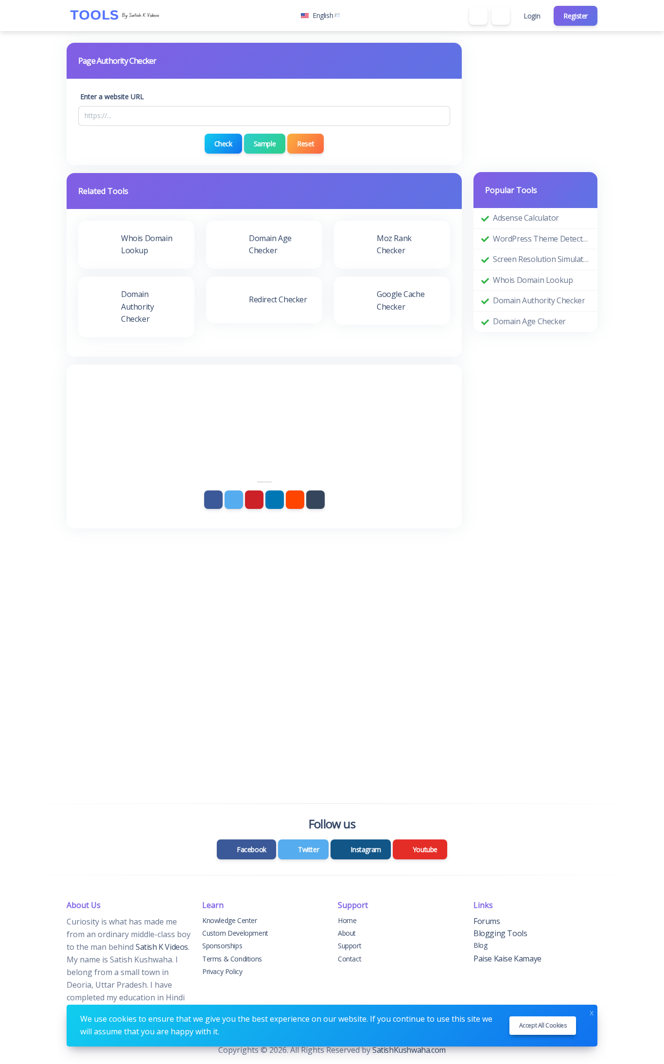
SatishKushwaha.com (409, 1050)
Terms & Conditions (232, 958)
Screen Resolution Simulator (541, 259)
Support (349, 945)
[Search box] (478, 15)
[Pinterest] (254, 499)
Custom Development (235, 933)
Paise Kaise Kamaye (507, 958)
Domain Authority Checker (539, 300)
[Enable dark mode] (500, 15)
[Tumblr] (315, 499)
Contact (349, 958)
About (347, 933)
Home (347, 920)
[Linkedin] (274, 499)
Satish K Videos (162, 947)
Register (575, 15)
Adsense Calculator (526, 217)
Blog (480, 945)
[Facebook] (213, 499)
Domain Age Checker (529, 321)
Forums (486, 921)
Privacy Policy (222, 971)
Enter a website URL (112, 96)
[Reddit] (295, 499)
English (323, 15)
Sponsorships (222, 945)
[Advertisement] (264, 403)
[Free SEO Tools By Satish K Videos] (115, 15)
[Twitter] (234, 499)
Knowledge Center (229, 920)
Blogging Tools (500, 933)
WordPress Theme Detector (541, 238)
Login (532, 15)
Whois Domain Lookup (533, 280)
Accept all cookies (543, 1025)
